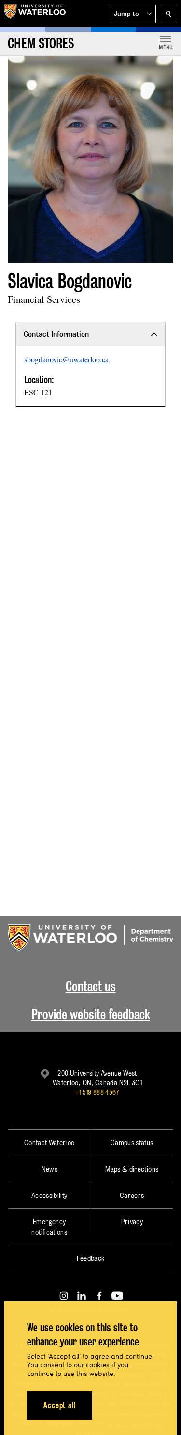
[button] (132, 14)
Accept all (59, 1405)
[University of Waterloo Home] (35, 13)
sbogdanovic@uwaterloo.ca (66, 359)
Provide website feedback (90, 1014)
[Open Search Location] (169, 14)
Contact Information (56, 334)
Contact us (91, 986)
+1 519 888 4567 (97, 1092)
